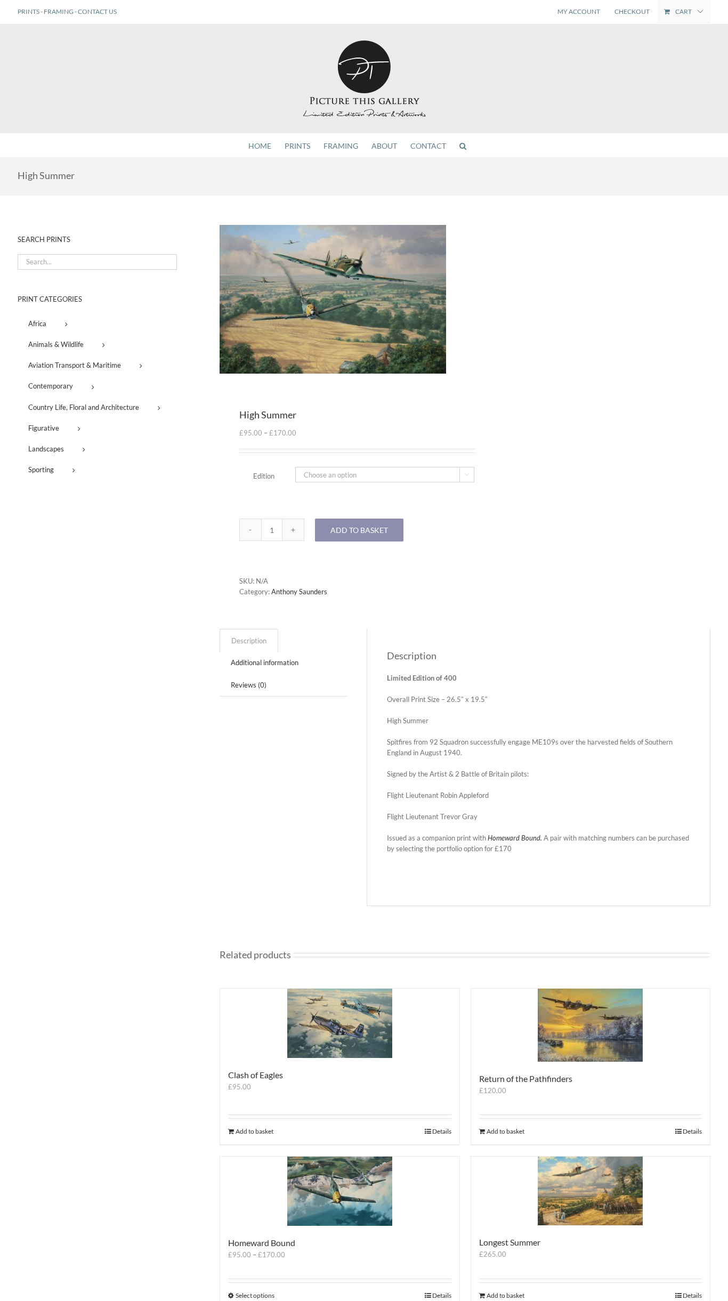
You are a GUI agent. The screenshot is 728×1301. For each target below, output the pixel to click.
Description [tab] (248, 640)
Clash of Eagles (255, 1075)
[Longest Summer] (590, 1191)
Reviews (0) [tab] (248, 685)
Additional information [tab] (264, 662)
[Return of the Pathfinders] (590, 1025)
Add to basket (359, 530)
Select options (255, 1295)
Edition (263, 476)
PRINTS (28, 11)
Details (441, 1131)
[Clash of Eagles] (339, 1023)
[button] (462, 145)
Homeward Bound (261, 1243)
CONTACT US (97, 11)
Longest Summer (509, 1242)
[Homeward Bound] (339, 1191)
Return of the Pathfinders (525, 1078)
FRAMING (59, 11)
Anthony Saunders (299, 591)
